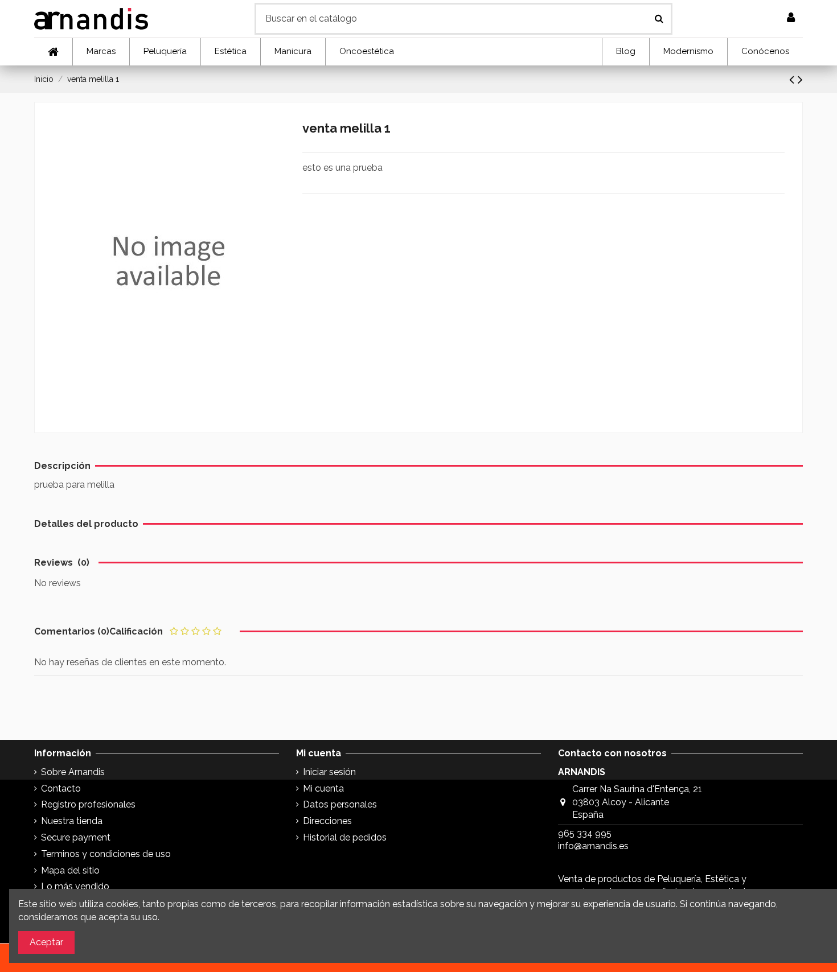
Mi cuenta (323, 788)
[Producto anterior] (793, 79)
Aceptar (46, 942)
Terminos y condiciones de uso (106, 854)
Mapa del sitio (70, 870)
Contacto (61, 788)
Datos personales (340, 804)
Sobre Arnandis (73, 772)
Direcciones (327, 821)
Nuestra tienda (71, 821)
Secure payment (75, 837)
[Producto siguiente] (800, 79)
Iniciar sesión (329, 772)
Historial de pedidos (345, 837)
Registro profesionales (88, 804)
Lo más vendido (75, 886)
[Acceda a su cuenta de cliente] (790, 18)
